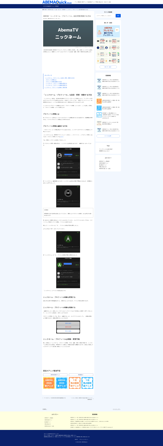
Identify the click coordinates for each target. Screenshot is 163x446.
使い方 (59, 18)
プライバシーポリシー (83, 439)
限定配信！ (81, 374)
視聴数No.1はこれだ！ (104, 150)
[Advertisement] (68, 63)
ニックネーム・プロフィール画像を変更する (56, 83)
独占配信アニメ (103, 164)
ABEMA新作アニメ (55, 374)
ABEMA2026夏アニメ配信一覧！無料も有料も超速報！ (110, 108)
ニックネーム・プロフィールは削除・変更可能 (56, 87)
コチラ (61, 136)
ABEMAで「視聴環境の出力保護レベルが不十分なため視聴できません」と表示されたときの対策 (89, 421)
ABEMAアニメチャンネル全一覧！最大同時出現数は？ (110, 123)
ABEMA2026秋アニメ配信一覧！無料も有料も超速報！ (110, 101)
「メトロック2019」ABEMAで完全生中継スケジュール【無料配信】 (81, 398)
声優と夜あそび (103, 166)
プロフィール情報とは (51, 79)
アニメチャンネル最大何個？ (106, 149)
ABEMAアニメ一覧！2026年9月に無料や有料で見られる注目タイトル (110, 87)
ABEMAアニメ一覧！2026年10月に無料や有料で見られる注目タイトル (111, 94)
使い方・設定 (108, 66)
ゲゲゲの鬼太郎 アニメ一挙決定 (51, 6)
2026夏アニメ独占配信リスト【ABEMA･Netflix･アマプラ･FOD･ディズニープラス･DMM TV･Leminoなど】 (110, 116)
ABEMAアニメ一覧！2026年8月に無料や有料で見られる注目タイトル (110, 80)
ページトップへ (116, 409)
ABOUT (76, 439)
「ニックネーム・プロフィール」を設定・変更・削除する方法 (59, 77)
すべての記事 (108, 135)
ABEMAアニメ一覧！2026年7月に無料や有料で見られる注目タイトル (110, 130)
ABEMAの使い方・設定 (53, 18)
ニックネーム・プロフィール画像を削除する (56, 85)
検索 (118, 15)
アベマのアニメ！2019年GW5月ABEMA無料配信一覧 (54, 397)
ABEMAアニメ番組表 (104, 161)
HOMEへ (45, 409)
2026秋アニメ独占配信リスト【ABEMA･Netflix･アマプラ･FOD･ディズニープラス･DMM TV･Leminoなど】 (91, 427)
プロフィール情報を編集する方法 (54, 81)
